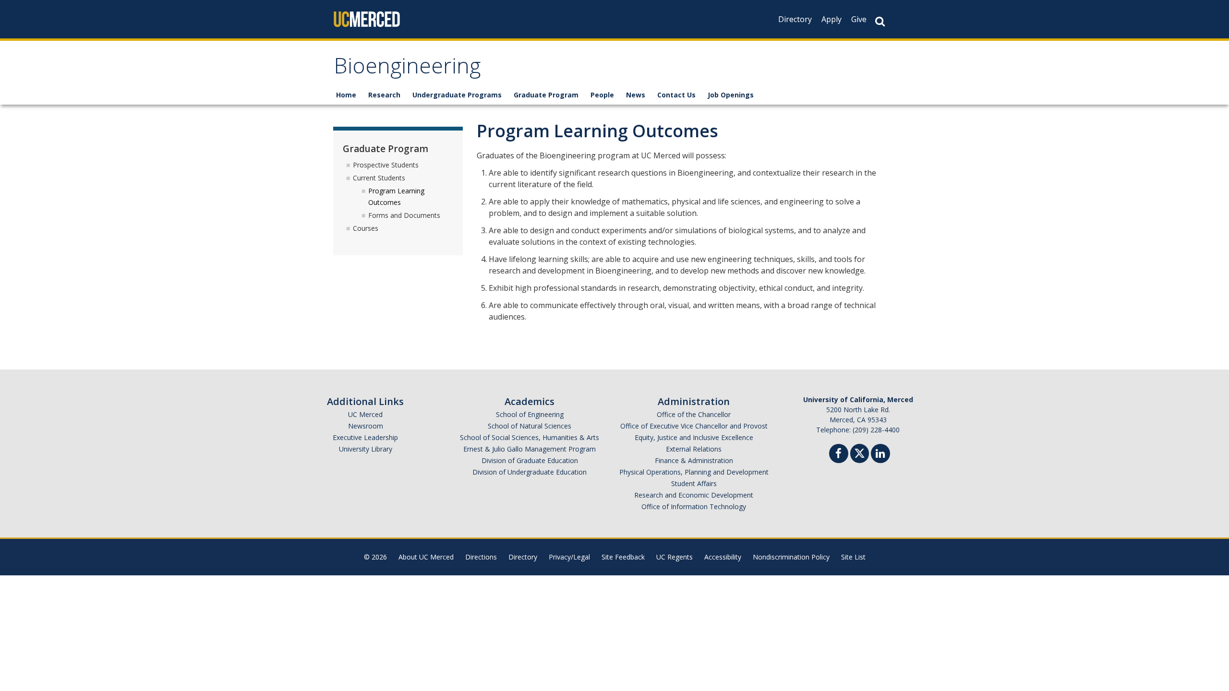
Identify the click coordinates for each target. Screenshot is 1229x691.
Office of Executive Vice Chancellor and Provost (694, 425)
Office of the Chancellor (694, 414)
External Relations (694, 448)
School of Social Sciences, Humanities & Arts (529, 437)
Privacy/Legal (569, 556)
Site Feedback (623, 556)
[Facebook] (839, 454)
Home (346, 94)
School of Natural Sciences (529, 425)
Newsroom (365, 425)
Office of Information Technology (693, 506)
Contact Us (676, 94)
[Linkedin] (880, 454)
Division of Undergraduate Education (529, 472)
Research (384, 94)
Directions (481, 556)
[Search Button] (880, 21)
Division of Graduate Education (530, 460)
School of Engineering (530, 414)
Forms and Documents (404, 215)
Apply (831, 19)
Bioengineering (407, 68)
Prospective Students (386, 164)
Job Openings (731, 94)
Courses (365, 228)
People (602, 94)
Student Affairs (694, 483)
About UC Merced (426, 556)
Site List (853, 556)
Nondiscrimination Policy (791, 556)
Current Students (379, 177)
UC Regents (674, 556)
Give (859, 19)
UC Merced (365, 414)
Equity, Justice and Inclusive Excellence (694, 437)
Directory (795, 19)
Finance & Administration (694, 460)
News (635, 94)
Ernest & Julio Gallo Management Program (529, 448)
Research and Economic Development (693, 495)
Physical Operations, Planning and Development (694, 472)
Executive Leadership (365, 437)
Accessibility (722, 556)
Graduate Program (546, 94)
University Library (365, 448)
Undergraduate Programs (457, 94)
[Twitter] (859, 452)
